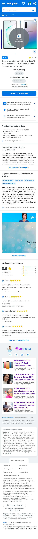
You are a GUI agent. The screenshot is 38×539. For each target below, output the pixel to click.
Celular (31, 443)
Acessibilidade (23, 472)
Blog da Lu (6, 465)
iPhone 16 (22, 432)
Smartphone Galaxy (12, 423)
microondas (30, 439)
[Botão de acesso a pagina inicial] (13, 3)
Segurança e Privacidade (11, 475)
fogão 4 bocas (26, 450)
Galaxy (28, 522)
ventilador (11, 443)
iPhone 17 (15, 432)
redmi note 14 (15, 447)
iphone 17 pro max (13, 440)
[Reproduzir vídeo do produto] (19, 36)
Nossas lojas (23, 465)
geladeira (19, 437)
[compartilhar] (34, 52)
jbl (9, 447)
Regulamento (7, 472)
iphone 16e (18, 442)
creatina (12, 439)
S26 (27, 432)
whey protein (20, 439)
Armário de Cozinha (9, 452)
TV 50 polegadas (26, 452)
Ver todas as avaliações (19, 340)
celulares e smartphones (17, 522)
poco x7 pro (27, 437)
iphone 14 (17, 435)
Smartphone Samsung (13, 420)
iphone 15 (9, 435)
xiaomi (5, 443)
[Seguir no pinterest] (28, 354)
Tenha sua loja (23, 469)
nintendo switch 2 (22, 443)
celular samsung (8, 442)
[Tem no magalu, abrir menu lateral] (3, 3)
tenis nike (24, 447)
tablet (22, 445)
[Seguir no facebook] (16, 354)
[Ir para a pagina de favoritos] (23, 3)
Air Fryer (27, 435)
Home (5, 522)
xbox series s (27, 442)
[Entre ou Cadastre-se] (34, 3)
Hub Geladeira (25, 434)
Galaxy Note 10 (9, 524)
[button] (33, 10)
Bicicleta (28, 445)
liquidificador (17, 448)
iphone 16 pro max (8, 437)
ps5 (22, 435)
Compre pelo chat (16, 505)
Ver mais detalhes (19, 255)
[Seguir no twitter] (10, 354)
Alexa (18, 452)
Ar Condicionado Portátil (10, 445)
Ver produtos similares (19, 93)
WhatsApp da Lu (8, 469)
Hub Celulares (15, 434)
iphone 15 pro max (26, 440)
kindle (5, 440)
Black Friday (6, 432)
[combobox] (19, 9)
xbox (33, 437)
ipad (24, 448)
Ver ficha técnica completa (19, 167)
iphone (6, 439)
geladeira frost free (14, 450)
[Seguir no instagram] (22, 354)
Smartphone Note (26, 423)
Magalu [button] (23, 84)
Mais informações (17, 461)
